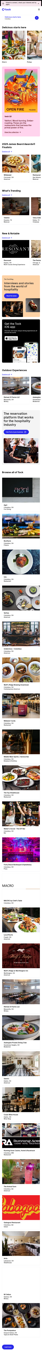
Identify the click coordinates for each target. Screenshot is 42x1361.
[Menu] (39, 9)
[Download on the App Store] (21, 338)
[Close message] (38, 3)
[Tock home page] (6, 9)
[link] (15, 168)
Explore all (6, 151)
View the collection (11, 132)
